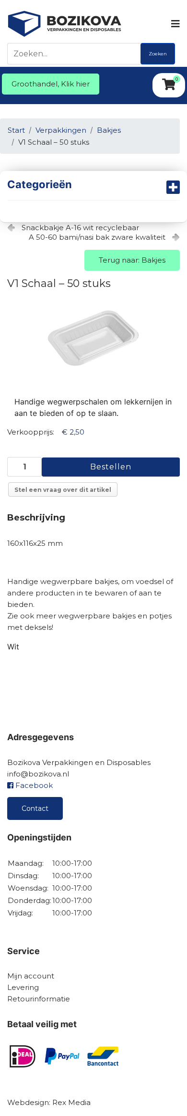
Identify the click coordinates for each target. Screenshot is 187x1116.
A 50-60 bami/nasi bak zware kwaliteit (97, 237)
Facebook (33, 785)
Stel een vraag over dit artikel (62, 489)
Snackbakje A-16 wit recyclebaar (80, 227)
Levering (23, 987)
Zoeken (158, 54)
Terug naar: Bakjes (132, 260)
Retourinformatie (38, 998)
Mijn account (30, 975)
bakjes (106, 581)
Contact (35, 808)
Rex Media (71, 1102)
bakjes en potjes (142, 615)
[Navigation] (175, 24)
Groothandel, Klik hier (51, 83)
